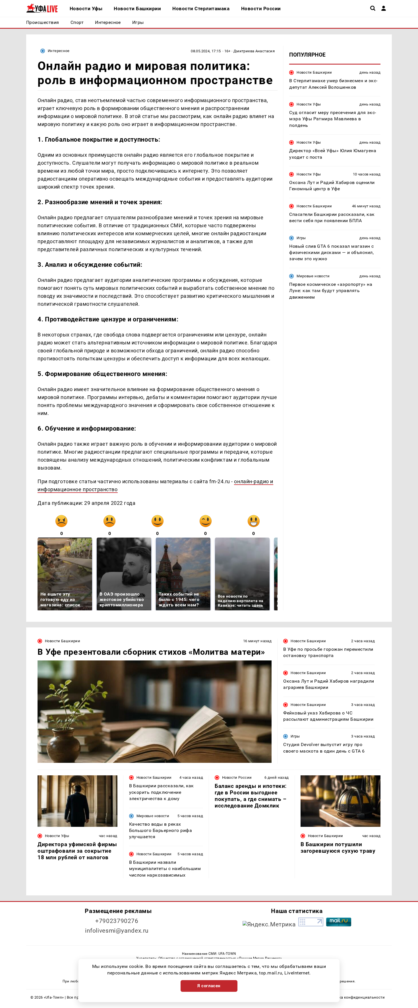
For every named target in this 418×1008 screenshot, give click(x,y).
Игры (301, 238)
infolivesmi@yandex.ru (117, 930)
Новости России (237, 777)
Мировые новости (313, 276)
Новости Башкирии (314, 72)
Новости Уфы (309, 104)
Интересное (59, 51)
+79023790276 (116, 921)
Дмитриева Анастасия (254, 51)
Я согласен (209, 985)
